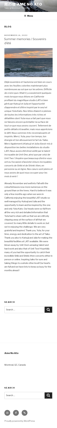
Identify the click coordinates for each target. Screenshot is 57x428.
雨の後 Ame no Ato (23, 4)
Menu (30, 16)
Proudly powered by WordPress (19, 421)
